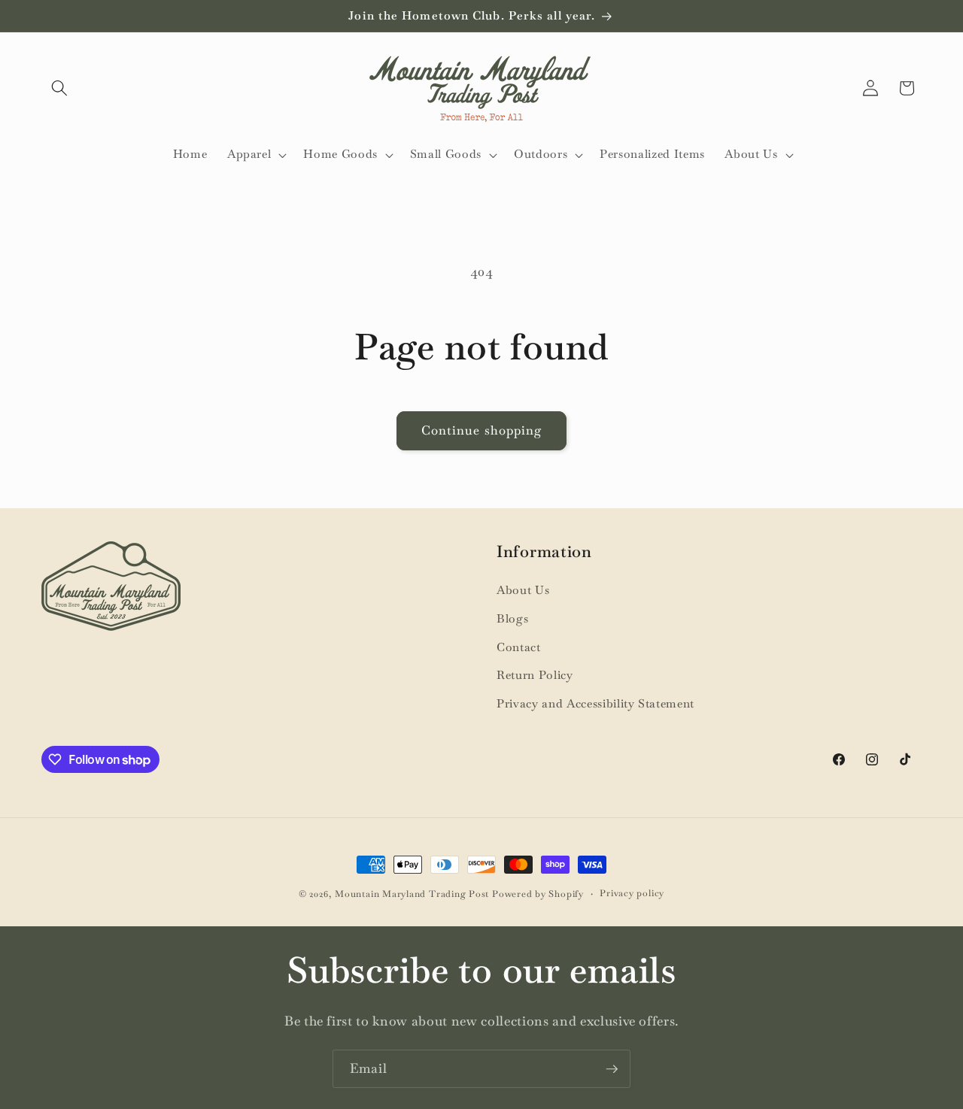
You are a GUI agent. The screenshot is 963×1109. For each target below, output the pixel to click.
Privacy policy (632, 893)
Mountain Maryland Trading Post (412, 894)
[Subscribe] (612, 1069)
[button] (59, 88)
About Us (523, 590)
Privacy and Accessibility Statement (595, 703)
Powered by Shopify (538, 894)
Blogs (512, 618)
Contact (519, 647)
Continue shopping (481, 430)
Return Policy (535, 675)
